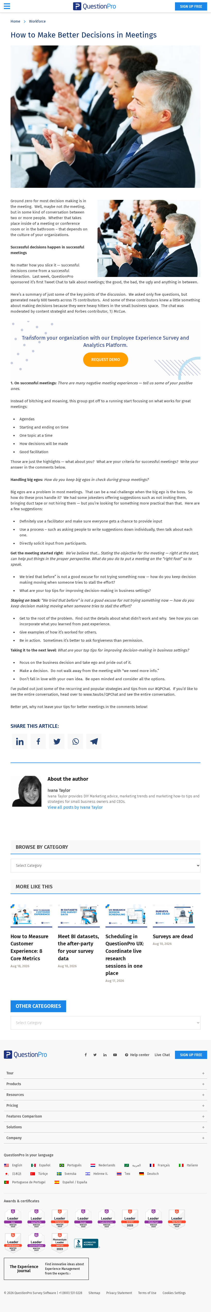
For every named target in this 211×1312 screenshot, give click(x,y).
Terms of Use (147, 1293)
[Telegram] (94, 741)
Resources (15, 1095)
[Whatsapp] (75, 741)
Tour (10, 1073)
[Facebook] (38, 741)
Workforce (37, 21)
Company (14, 1138)
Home (15, 21)
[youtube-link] (115, 1055)
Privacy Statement (119, 1293)
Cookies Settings (174, 1293)
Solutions (14, 1127)
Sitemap (94, 1293)
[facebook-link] (86, 1055)
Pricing (12, 1105)
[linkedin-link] (105, 1055)
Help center (140, 1055)
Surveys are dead (173, 936)
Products (13, 1084)
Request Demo (105, 359)
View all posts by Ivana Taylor (75, 807)
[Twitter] (57, 741)
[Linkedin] (20, 741)
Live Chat (162, 1055)
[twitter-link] (95, 1055)
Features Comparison (24, 1116)
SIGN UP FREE (191, 6)
